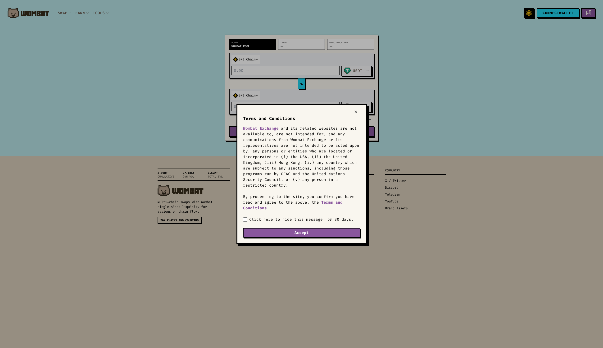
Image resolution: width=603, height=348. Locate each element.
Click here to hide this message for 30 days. (301, 219)
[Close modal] (357, 112)
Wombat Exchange (261, 128)
